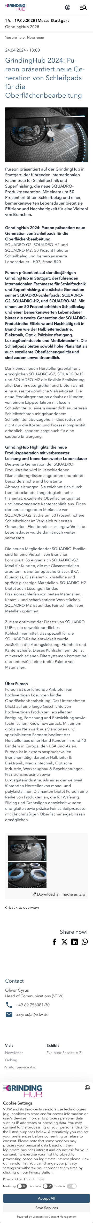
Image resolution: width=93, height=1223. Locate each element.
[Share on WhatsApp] (84, 943)
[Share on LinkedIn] (74, 943)
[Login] (67, 7)
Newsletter (14, 1053)
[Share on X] (64, 943)
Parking (11, 1060)
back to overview (24, 907)
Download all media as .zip (61, 894)
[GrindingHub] (15, 7)
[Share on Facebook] (54, 943)
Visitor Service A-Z (20, 1067)
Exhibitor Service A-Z (64, 1053)
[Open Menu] (83, 7)
